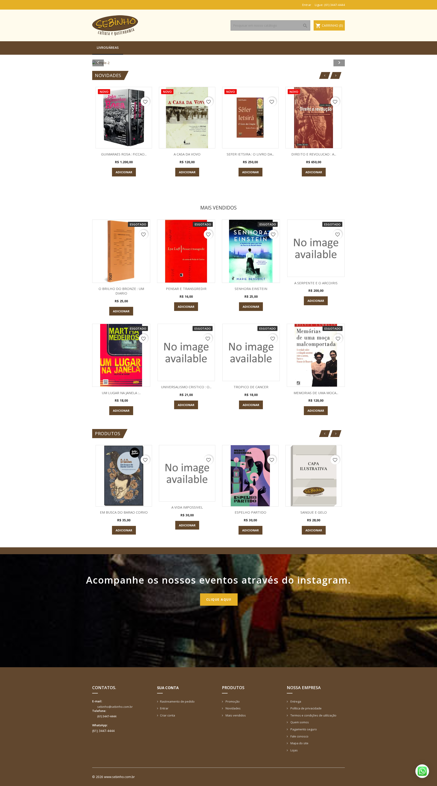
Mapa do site (299, 743)
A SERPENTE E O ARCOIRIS (316, 283)
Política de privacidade (306, 708)
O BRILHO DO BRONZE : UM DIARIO (121, 290)
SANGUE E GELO (313, 512)
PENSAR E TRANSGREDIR (186, 288)
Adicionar (124, 172)
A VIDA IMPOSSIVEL (187, 507)
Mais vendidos (235, 715)
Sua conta (168, 687)
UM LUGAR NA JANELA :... (121, 392)
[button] (111, 62)
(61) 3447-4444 (334, 5)
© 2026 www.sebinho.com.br (113, 777)
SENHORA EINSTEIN (251, 288)
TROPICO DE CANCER (251, 387)
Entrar (164, 708)
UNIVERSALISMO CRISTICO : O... (186, 387)
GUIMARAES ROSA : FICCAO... (124, 154)
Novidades (233, 708)
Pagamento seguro (303, 729)
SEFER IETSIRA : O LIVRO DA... (250, 154)
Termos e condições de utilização (313, 715)
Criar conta (167, 715)
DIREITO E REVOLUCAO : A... (313, 154)
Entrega (295, 701)
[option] (218, 62)
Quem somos (299, 722)
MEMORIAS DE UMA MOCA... (316, 392)
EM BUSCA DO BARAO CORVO (124, 512)
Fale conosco (299, 736)
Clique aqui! (218, 599)
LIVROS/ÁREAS (108, 47)
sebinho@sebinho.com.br (115, 707)
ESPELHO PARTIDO (250, 512)
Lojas (294, 750)
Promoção (232, 701)
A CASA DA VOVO (187, 154)
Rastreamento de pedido (177, 701)
